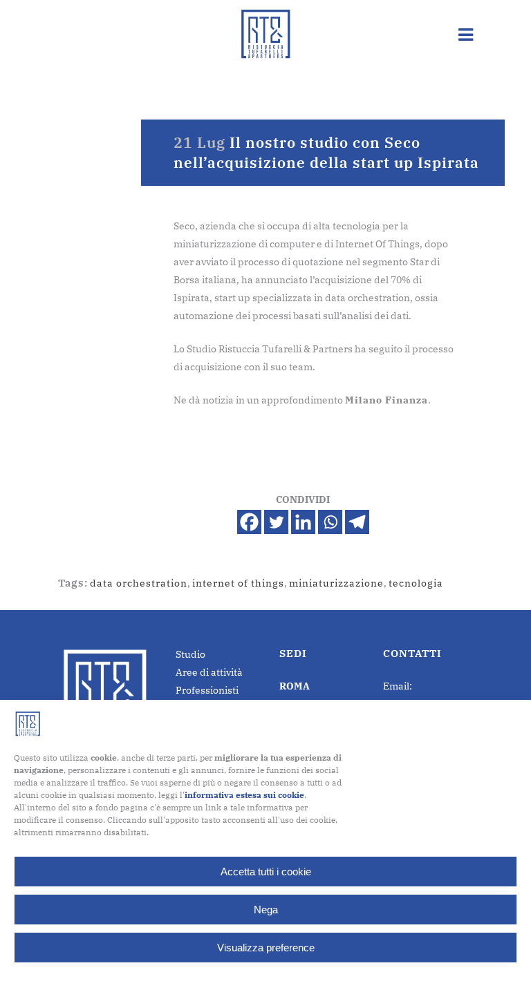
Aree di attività (209, 672)
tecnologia (416, 583)
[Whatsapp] (330, 522)
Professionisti (207, 690)
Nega (266, 909)
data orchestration (138, 583)
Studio (190, 654)
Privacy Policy (292, 979)
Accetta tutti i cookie (266, 871)
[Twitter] (276, 522)
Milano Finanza (386, 400)
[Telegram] (357, 522)
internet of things (238, 583)
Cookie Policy (231, 979)
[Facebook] (249, 522)
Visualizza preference (266, 947)
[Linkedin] (303, 522)
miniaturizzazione (336, 583)
